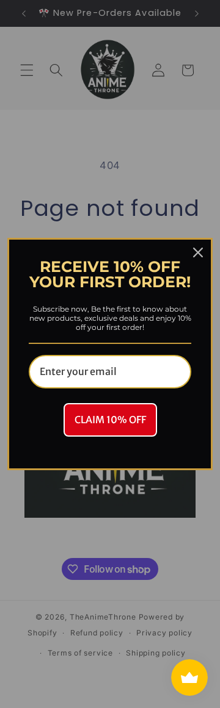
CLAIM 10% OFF (110, 419)
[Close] (198, 252)
